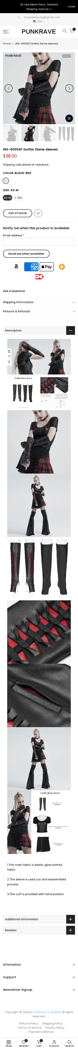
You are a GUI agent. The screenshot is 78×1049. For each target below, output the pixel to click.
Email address (13, 235)
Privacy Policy (55, 1028)
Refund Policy (28, 1023)
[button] (39, 302)
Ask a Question (14, 291)
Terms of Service (30, 1028)
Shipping (9, 165)
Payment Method (41, 1032)
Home (7, 43)
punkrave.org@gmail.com (44, 17)
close (8, 6)
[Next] (69, 88)
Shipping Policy (52, 1023)
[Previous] (9, 88)
